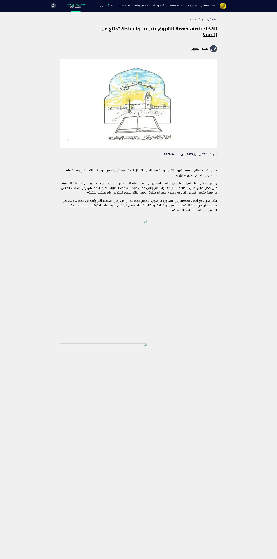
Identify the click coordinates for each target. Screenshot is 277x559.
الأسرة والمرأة (159, 6)
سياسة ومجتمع (176, 6)
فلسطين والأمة (141, 6)
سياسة (193, 19)
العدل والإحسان (208, 6)
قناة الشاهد (124, 6)
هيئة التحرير (199, 49)
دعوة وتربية (193, 6)
